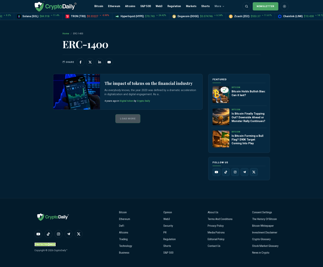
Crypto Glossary (261, 239)
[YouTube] (216, 172)
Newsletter (265, 6)
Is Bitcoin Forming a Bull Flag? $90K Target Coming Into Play (247, 139)
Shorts (205, 6)
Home (65, 33)
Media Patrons (216, 232)
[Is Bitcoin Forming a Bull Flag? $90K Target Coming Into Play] (221, 139)
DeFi (121, 225)
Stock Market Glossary (265, 245)
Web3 (159, 6)
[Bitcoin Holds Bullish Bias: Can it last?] (221, 94)
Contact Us (214, 245)
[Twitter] (254, 172)
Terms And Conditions (220, 219)
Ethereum (114, 6)
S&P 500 (145, 6)
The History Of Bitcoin (264, 219)
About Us (213, 212)
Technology (125, 245)
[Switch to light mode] (284, 6)
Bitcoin (98, 6)
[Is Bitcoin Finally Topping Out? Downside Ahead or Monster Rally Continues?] (221, 116)
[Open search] (246, 6)
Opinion (167, 212)
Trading (123, 239)
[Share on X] (90, 62)
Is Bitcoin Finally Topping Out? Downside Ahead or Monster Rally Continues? (248, 117)
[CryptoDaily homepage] (55, 6)
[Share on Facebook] (80, 62)
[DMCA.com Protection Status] (45, 244)
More (218, 6)
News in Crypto (260, 252)
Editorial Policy (216, 239)
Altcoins (130, 6)
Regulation (174, 6)
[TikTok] (226, 172)
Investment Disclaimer (264, 232)
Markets (191, 6)
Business (124, 252)
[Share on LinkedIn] (100, 62)
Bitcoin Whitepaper (263, 225)
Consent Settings (262, 212)
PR (165, 232)
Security (168, 225)
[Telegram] (244, 172)
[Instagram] (235, 172)
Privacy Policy (216, 225)
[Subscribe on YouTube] (109, 62)
